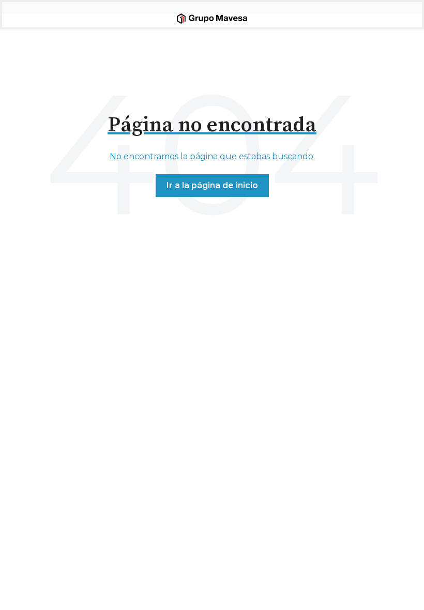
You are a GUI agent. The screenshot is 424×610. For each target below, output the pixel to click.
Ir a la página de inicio (212, 185)
